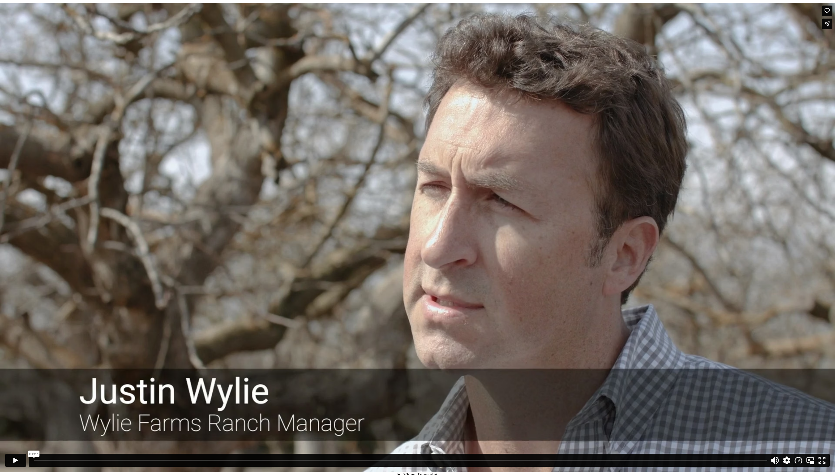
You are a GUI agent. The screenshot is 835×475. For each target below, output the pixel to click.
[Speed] (798, 460)
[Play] (15, 460)
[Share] (827, 24)
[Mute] (775, 460)
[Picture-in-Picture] (810, 460)
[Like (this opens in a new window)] (827, 11)
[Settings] (787, 460)
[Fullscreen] (822, 460)
